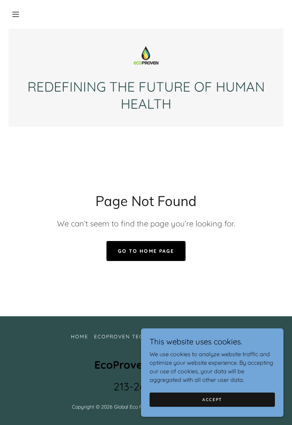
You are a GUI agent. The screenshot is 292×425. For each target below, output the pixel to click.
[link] (146, 57)
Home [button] (79, 336)
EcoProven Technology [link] (133, 336)
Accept (212, 399)
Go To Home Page (146, 251)
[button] (16, 14)
